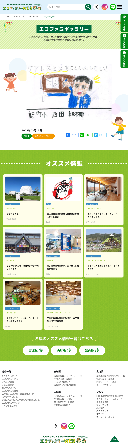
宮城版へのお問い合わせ (65, 384)
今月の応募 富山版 (105, 378)
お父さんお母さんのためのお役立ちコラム (21, 399)
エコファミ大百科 (10, 390)
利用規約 (100, 408)
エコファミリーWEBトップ (12, 17)
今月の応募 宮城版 (63, 378)
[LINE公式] (113, 8)
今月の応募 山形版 (63, 399)
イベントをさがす (10, 405)
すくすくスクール (10, 375)
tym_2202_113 (49, 17)
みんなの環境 (8, 381)
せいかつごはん (9, 387)
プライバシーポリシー (106, 417)
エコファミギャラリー (32, 17)
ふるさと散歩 (8, 384)
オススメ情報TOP (62, 381)
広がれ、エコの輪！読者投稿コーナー (19, 393)
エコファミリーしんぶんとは (109, 399)
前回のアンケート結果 (64, 402)
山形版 (61, 350)
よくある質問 (102, 402)
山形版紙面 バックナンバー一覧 (68, 396)
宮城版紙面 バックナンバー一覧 (68, 375)
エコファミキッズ (10, 378)
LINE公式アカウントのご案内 (109, 396)
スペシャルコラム (10, 396)
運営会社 (100, 414)
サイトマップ (102, 405)
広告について (102, 411)
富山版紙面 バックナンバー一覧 (110, 375)
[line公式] (71, 427)
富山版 (89, 350)
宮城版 (33, 350)
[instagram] (105, 8)
